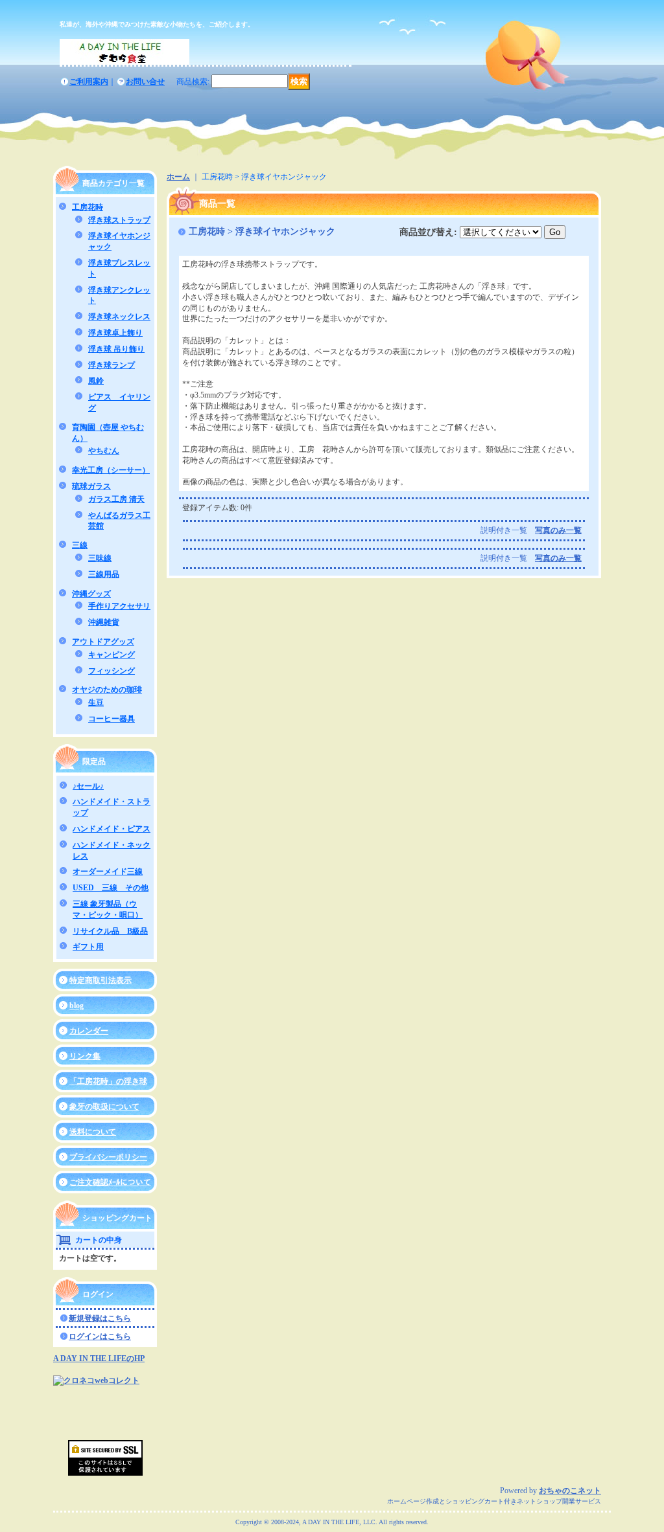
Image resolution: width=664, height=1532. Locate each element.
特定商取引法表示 (100, 980)
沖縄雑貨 (103, 622)
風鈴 (96, 380)
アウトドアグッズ (103, 641)
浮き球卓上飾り (115, 332)
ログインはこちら (100, 1336)
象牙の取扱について (104, 1106)
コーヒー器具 (111, 718)
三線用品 (103, 574)
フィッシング (111, 670)
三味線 (100, 558)
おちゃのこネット (570, 1490)
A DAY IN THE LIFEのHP (99, 1358)
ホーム (178, 176)
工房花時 (87, 207)
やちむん (103, 450)
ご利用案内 (88, 81)
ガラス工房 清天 (116, 499)
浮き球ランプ (111, 365)
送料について (92, 1131)
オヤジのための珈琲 (107, 689)
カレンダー (88, 1030)
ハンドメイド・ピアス (111, 828)
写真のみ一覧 (558, 530)
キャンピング (111, 654)
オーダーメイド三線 (108, 871)
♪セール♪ (88, 786)
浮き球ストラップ (119, 220)
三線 (80, 545)
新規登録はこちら (100, 1318)
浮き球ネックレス (119, 316)
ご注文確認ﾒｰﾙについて (110, 1182)
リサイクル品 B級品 (110, 931)
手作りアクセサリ (119, 606)
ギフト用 (88, 946)
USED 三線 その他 (110, 887)
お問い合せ (145, 81)
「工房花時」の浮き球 (108, 1081)
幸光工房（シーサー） (111, 470)
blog (76, 1005)
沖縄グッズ (91, 593)
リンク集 (85, 1056)
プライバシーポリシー (108, 1157)
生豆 (96, 702)
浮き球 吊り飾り (116, 349)
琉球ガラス (91, 486)
